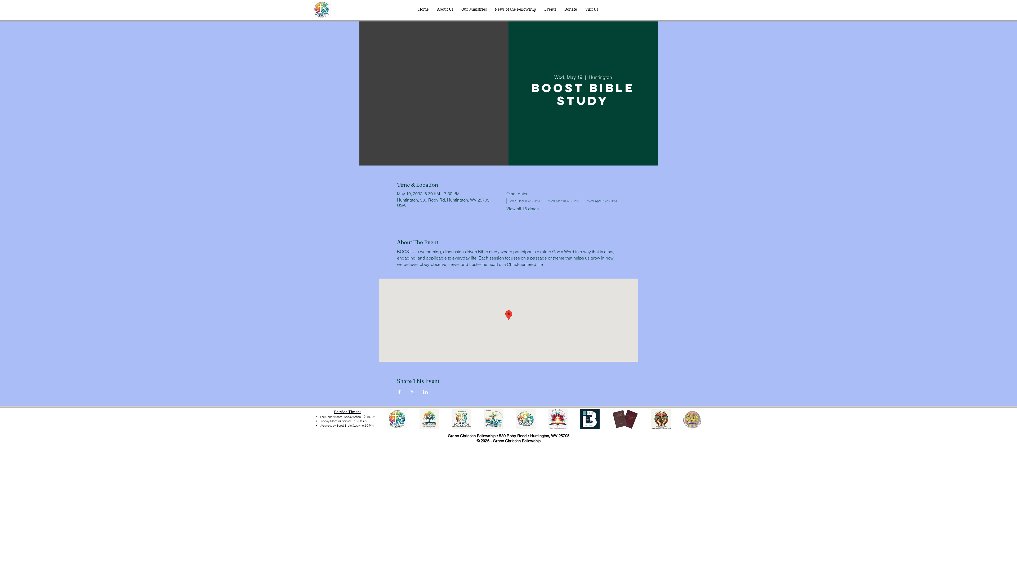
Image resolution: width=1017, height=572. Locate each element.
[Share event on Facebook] (399, 392)
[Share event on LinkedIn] (425, 392)
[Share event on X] (412, 392)
